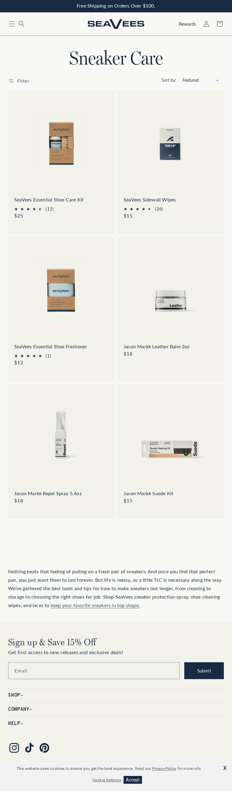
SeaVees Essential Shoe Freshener (50, 346)
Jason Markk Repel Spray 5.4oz (48, 493)
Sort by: (169, 80)
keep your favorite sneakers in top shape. (95, 605)
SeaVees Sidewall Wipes (150, 199)
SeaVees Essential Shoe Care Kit (49, 199)
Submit (204, 671)
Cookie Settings (106, 780)
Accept (133, 779)
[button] (11, 23)
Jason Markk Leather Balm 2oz (157, 346)
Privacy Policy (164, 768)
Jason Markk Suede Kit (148, 493)
